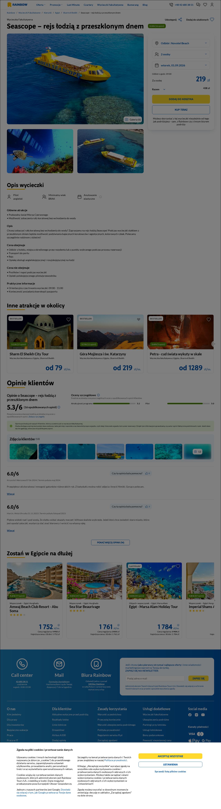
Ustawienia (176, 765)
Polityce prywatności (115, 760)
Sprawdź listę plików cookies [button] (170, 771)
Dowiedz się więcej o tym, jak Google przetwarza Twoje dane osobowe (44, 792)
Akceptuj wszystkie (172, 757)
